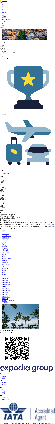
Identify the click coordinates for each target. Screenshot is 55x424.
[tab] (4, 230)
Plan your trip (2, 27)
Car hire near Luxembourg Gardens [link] (6, 282)
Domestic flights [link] (4, 384)
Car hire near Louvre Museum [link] (5, 281)
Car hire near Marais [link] (4, 283)
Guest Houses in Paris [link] (4, 246)
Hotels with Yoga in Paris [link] (5, 259)
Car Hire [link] (3, 25)
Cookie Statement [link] (4, 391)
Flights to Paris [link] (3, 269)
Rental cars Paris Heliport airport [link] (6, 288)
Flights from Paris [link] (4, 270)
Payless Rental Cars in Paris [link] (5, 298)
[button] (27, 228)
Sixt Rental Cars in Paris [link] (5, 299)
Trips (2, 13)
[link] (8, 3)
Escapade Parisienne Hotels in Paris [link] (6, 252)
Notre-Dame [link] (3, 272)
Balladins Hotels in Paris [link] (5, 248)
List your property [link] (4, 376)
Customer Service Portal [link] (18, 217)
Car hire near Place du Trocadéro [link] (6, 290)
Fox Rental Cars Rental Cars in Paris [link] (6, 297)
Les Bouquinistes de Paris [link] (5, 271)
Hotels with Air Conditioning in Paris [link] (6, 255)
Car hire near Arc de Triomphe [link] (5, 277)
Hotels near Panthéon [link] (4, 242)
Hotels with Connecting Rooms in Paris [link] (6, 258)
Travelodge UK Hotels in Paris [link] (5, 264)
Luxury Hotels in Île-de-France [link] (5, 237)
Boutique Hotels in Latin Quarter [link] (6, 240)
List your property (4, 12)
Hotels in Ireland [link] (4, 382)
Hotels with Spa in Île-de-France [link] (5, 238)
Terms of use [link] (3, 392)
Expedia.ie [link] (3, 22)
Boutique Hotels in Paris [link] (5, 250)
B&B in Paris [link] (3, 243)
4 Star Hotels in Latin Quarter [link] (5, 234)
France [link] (2, 24)
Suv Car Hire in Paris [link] (4, 301)
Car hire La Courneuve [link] (4, 279)
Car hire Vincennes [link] (4, 295)
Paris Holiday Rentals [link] (4, 303)
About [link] (2, 375)
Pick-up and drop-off (2, 45)
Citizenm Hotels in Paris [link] (5, 251)
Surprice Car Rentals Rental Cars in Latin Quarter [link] (8, 300)
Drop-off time (2, 49)
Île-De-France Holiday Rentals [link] (5, 302)
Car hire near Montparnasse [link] (5, 285)
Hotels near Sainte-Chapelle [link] (5, 268)
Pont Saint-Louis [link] (4, 274)
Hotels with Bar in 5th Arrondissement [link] (6, 236)
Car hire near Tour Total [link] (4, 294)
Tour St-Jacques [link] (4, 275)
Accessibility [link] (3, 390)
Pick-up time (1, 48)
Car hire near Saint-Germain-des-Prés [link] (6, 292)
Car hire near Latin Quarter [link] (5, 280)
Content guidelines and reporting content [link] (6, 393)
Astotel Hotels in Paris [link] (4, 247)
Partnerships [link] (3, 377)
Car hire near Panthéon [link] (4, 287)
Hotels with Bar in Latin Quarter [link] (5, 241)
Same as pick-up (2, 46)
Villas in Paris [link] (3, 266)
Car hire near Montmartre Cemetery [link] (6, 284)
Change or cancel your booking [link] (5, 397)
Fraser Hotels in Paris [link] (4, 253)
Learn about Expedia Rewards (6, 20)
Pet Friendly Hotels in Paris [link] (5, 262)
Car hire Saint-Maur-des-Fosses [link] (5, 293)
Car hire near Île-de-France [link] (5, 296)
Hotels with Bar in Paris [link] (4, 256)
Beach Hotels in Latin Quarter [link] (5, 239)
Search (1, 54)
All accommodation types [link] (5, 385)
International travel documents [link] (5, 399)
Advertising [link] (3, 378)
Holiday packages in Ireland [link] (5, 383)
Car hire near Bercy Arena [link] (5, 278)
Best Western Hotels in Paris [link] (5, 249)
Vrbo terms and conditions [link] (5, 389)
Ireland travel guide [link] (4, 381)
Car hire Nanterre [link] (4, 286)
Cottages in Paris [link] (4, 245)
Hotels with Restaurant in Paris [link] (5, 257)
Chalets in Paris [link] (3, 244)
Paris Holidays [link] (3, 273)
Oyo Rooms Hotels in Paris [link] (5, 261)
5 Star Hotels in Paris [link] (4, 235)
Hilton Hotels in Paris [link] (4, 254)
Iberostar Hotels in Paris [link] (4, 260)
